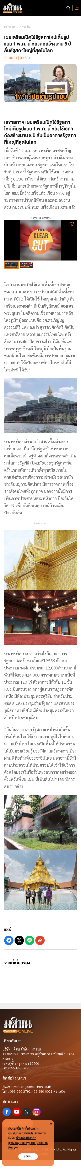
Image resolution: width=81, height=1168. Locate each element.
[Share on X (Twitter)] (19, 940)
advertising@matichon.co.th (31, 1086)
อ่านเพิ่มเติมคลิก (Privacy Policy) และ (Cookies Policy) (28, 1142)
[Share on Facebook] (9, 940)
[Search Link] (68, 8)
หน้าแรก (9, 27)
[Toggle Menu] (76, 8)
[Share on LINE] (29, 940)
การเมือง (25, 27)
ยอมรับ (28, 1156)
